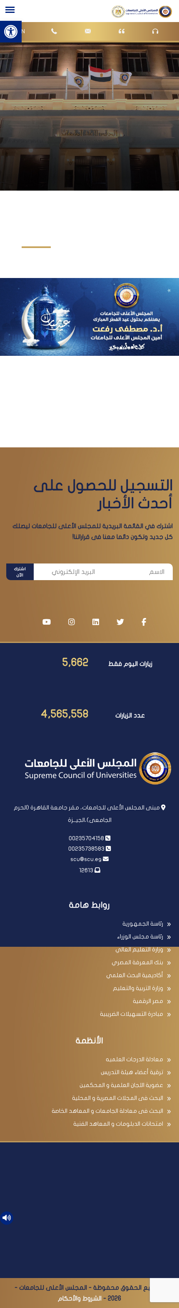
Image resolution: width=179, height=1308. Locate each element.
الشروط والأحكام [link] (80, 1298)
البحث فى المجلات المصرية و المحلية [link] (117, 1098)
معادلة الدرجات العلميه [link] (134, 1059)
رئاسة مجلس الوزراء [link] (140, 936)
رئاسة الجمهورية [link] (142, 924)
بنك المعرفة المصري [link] (137, 962)
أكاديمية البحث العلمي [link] (134, 975)
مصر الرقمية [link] (148, 1001)
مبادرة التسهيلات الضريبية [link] (131, 1014)
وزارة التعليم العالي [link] (139, 949)
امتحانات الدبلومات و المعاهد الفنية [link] (118, 1124)
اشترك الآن (20, 572)
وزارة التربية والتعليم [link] (138, 988)
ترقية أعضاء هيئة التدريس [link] (132, 1072)
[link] (11, 31)
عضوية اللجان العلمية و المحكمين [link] (121, 1085)
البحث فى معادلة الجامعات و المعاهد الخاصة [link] (107, 1111)
